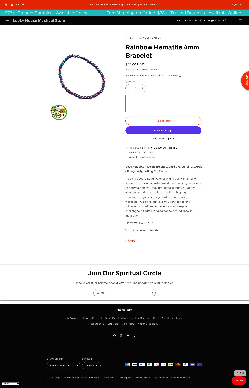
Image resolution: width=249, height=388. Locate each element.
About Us (167, 318)
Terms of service (142, 378)
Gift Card (113, 324)
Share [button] (131, 241)
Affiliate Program (148, 324)
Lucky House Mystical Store (67, 378)
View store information (142, 157)
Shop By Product (92, 318)
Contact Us (98, 324)
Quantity (130, 82)
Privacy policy (125, 378)
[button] (7, 20)
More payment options (163, 139)
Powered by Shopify (90, 378)
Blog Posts (128, 324)
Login (179, 318)
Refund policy (109, 378)
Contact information (180, 378)
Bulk (156, 318)
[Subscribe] (151, 293)
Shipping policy (161, 378)
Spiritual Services (140, 318)
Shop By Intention (116, 318)
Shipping (129, 69)
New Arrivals (71, 318)
